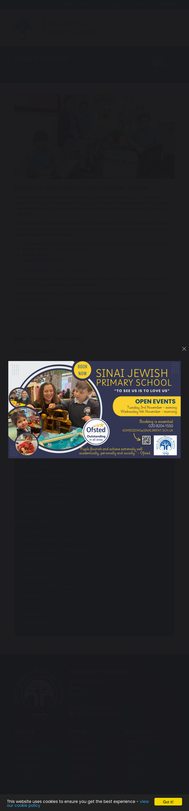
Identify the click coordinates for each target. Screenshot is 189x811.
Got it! (168, 802)
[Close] (184, 349)
